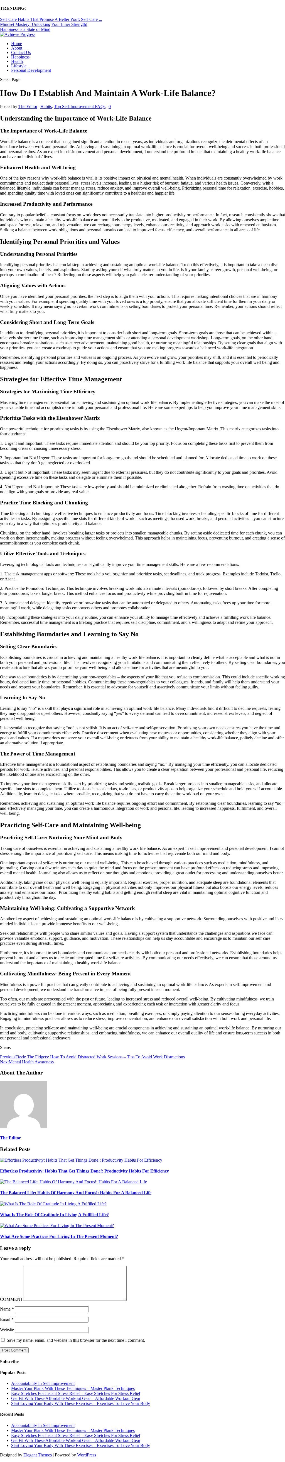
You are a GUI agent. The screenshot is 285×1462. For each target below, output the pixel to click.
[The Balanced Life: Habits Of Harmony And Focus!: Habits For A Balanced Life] (73, 1181)
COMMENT (11, 1299)
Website (7, 1329)
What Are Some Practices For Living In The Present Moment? (59, 1236)
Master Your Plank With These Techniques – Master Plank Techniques (73, 1388)
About (16, 48)
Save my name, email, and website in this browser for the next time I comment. (76, 1340)
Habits (46, 106)
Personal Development (31, 70)
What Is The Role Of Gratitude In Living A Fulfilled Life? (54, 1214)
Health (17, 61)
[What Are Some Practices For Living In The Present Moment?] (57, 1225)
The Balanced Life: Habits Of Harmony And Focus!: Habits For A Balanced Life (75, 1192)
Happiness (20, 57)
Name (7, 1309)
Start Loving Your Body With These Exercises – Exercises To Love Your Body (80, 1403)
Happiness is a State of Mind (25, 29)
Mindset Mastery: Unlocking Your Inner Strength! (43, 24)
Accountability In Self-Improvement (43, 1383)
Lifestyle (18, 65)
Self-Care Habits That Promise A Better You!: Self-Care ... (51, 19)
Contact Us (21, 52)
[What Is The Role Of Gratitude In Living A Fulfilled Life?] (53, 1203)
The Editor (27, 106)
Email (7, 1319)
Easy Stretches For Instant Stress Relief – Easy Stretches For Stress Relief (75, 1393)
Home (16, 43)
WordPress (86, 1455)
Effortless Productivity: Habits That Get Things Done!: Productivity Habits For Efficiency (84, 1171)
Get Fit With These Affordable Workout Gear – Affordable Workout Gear (75, 1398)
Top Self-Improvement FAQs (79, 106)
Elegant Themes (37, 1455)
